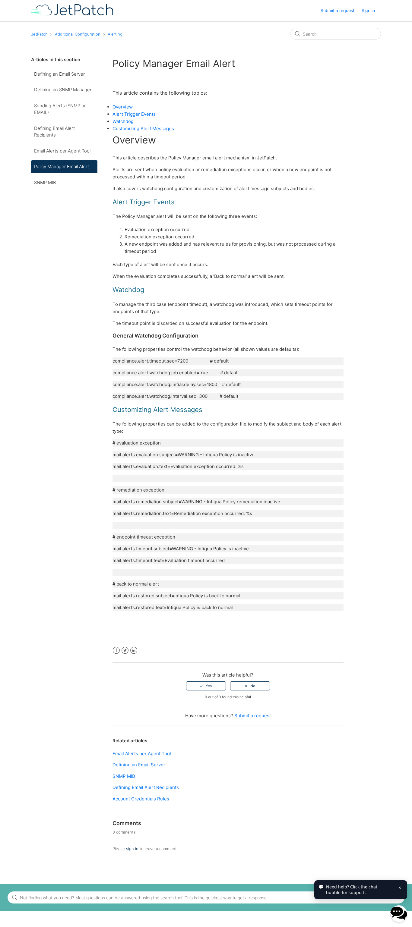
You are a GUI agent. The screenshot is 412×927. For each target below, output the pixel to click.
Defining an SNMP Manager (62, 90)
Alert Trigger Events (134, 114)
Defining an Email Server (59, 74)
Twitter (125, 650)
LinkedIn (134, 650)
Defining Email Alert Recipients (54, 131)
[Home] (72, 14)
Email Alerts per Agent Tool (62, 151)
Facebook (116, 650)
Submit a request (337, 10)
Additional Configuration (77, 34)
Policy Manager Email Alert (61, 166)
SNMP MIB (45, 182)
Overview (123, 107)
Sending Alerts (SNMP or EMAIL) (60, 109)
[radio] (206, 685)
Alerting (115, 34)
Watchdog (123, 121)
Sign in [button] (368, 10)
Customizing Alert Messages (143, 128)
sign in (132, 848)
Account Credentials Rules (141, 799)
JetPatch (39, 34)
